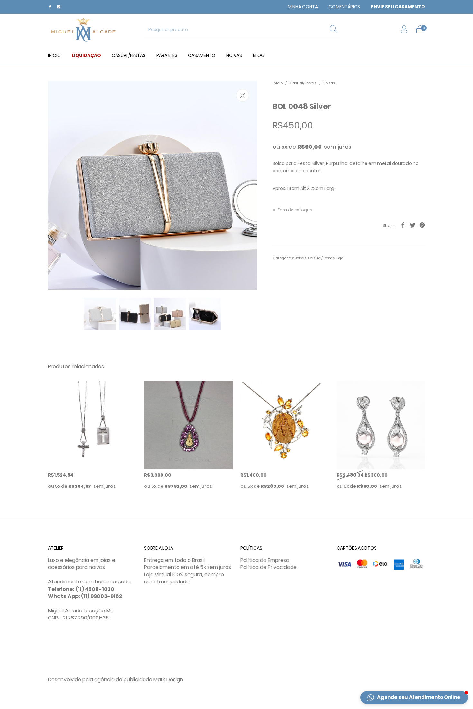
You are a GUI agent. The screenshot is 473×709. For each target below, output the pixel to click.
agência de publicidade (123, 679)
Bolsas (329, 83)
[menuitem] (302, 7)
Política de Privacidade (268, 567)
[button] (414, 697)
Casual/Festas (303, 83)
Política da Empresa (264, 560)
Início (278, 83)
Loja (340, 257)
